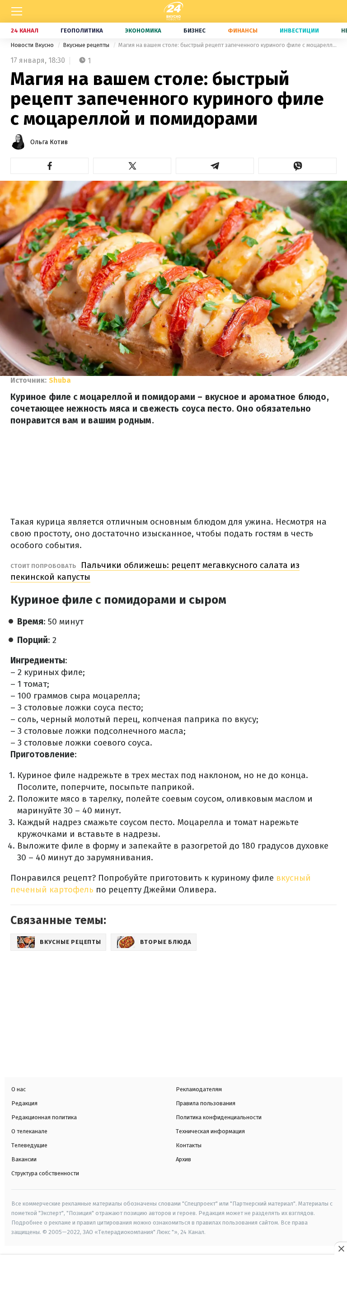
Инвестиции (299, 30)
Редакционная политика (44, 1117)
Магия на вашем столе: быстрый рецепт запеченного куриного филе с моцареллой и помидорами (227, 45)
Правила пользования (205, 1103)
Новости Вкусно (32, 45)
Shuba (60, 380)
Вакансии (24, 1159)
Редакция (24, 1103)
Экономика (143, 30)
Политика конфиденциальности (219, 1117)
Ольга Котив (49, 142)
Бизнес (194, 30)
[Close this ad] (340, 1248)
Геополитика (82, 30)
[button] (49, 166)
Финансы (243, 30)
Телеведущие (29, 1145)
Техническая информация (210, 1131)
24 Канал (24, 30)
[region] (173, 1278)
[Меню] (16, 11)
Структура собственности (45, 1173)
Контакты (189, 1145)
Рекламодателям (199, 1089)
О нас (18, 1089)
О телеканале (29, 1131)
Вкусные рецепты (87, 45)
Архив (183, 1159)
